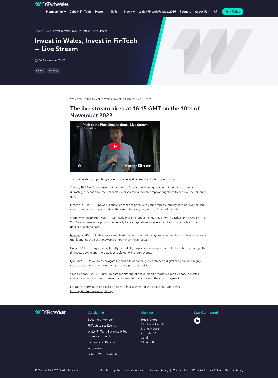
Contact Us (180, 370)
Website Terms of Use (206, 370)
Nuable (75, 235)
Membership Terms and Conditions (123, 370)
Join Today (232, 11)
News (128, 11)
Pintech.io (76, 205)
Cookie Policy (159, 370)
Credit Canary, (79, 274)
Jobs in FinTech (80, 11)
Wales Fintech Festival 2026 (157, 11)
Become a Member (100, 319)
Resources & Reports (101, 342)
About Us (201, 11)
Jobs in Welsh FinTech (102, 354)
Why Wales (95, 348)
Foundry (185, 11)
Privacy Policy (234, 370)
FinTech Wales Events (102, 325)
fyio (72, 261)
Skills (113, 11)
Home (38, 30)
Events (99, 11)
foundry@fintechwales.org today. (91, 291)
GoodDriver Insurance (84, 218)
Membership (54, 11)
